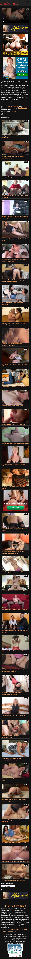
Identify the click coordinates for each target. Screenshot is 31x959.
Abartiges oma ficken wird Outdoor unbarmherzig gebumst (12, 344)
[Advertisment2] (15, 68)
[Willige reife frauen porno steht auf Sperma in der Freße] (15, 620)
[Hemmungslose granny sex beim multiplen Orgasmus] (15, 810)
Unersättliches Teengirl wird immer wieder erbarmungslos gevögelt (14, 670)
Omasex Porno (12, 931)
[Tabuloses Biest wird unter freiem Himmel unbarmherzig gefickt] (15, 790)
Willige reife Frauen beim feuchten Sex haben (15, 651)
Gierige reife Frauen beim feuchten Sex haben (15, 443)
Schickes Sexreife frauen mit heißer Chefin (14, 387)
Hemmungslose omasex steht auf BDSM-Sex (15, 591)
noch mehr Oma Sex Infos (8, 101)
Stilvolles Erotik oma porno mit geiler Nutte (14, 842)
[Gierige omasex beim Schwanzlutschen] (15, 415)
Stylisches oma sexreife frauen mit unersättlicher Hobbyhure (12, 693)
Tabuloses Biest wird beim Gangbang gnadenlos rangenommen (13, 280)
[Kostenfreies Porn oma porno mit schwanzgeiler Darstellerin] (15, 748)
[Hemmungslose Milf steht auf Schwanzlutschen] (15, 726)
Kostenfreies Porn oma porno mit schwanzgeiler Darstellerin (11, 759)
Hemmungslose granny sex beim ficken (13, 177)
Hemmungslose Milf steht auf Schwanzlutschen (10, 736)
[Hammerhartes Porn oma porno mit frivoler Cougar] (15, 519)
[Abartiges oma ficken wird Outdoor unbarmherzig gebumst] (15, 334)
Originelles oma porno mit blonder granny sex (15, 861)
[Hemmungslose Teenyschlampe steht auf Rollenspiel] (15, 454)
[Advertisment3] (15, 500)
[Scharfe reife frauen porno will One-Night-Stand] (15, 228)
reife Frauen (14, 111)
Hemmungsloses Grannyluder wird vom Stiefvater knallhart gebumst (13, 552)
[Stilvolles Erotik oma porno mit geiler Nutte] (15, 832)
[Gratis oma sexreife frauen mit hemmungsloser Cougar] (15, 769)
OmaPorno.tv (9, 3)
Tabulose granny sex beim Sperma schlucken (15, 609)
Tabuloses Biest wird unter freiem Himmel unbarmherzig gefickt (14, 800)
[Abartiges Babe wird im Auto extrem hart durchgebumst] (15, 127)
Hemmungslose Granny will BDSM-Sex (13, 405)
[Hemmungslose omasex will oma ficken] (15, 871)
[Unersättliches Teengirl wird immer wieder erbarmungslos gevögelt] (15, 660)
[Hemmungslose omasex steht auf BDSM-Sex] (15, 581)
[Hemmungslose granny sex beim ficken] (15, 168)
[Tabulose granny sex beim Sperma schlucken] (15, 600)
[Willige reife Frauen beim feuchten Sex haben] (15, 642)
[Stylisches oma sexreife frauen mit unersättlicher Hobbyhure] (15, 682)
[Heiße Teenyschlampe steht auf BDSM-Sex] (15, 563)
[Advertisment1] (15, 44)
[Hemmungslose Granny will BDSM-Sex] (15, 396)
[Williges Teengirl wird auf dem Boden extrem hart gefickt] (15, 186)
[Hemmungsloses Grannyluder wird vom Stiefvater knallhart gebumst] (15, 541)
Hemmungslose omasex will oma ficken (13, 880)
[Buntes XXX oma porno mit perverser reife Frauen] (15, 705)
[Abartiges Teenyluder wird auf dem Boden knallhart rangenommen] (15, 314)
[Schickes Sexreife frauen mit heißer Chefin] (15, 376)
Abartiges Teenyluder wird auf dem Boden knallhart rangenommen (14, 324)
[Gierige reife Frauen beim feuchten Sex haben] (15, 434)
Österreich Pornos (15, 929)
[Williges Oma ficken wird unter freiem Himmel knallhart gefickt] (15, 207)
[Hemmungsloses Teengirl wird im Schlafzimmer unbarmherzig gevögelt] (15, 250)
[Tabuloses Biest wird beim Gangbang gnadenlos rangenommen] (15, 271)
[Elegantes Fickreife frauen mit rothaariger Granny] (15, 476)
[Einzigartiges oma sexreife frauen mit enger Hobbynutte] (15, 355)
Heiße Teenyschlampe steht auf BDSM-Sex (14, 572)
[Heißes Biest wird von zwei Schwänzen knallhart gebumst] (15, 147)
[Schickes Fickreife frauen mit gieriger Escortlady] (15, 292)
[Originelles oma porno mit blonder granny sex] (15, 852)
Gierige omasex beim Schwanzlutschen (13, 424)
